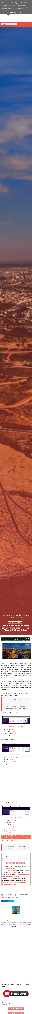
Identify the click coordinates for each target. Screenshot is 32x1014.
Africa (3, 615)
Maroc (11, 622)
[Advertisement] (16, 785)
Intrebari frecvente (16, 926)
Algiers (9, 615)
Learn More (13, 12)
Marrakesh (18, 622)
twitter (11, 900)
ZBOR (13, 729)
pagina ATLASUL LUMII (20, 848)
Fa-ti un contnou (10, 870)
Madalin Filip (10, 632)
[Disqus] (16, 951)
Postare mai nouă (9, 977)
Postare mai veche (22, 977)
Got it (20, 12)
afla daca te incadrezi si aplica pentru (14, 882)
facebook (5, 900)
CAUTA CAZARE (17, 712)
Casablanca (19, 617)
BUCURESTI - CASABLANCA (16, 754)
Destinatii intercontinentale (11, 620)
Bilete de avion (24, 615)
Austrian (16, 615)
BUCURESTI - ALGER (16, 817)
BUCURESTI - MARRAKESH (16, 726)
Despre (28, 924)
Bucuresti (11, 617)
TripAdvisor (21, 699)
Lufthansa (24, 620)
